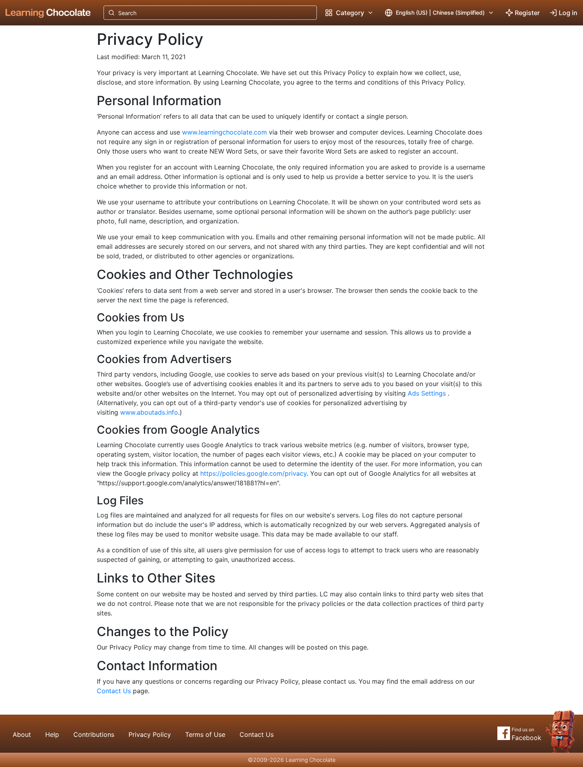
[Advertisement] (42, 157)
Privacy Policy (149, 734)
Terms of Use (205, 734)
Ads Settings (427, 393)
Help (52, 734)
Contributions (93, 734)
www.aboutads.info (149, 412)
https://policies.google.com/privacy (253, 473)
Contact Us (114, 691)
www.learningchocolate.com (224, 132)
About (22, 734)
